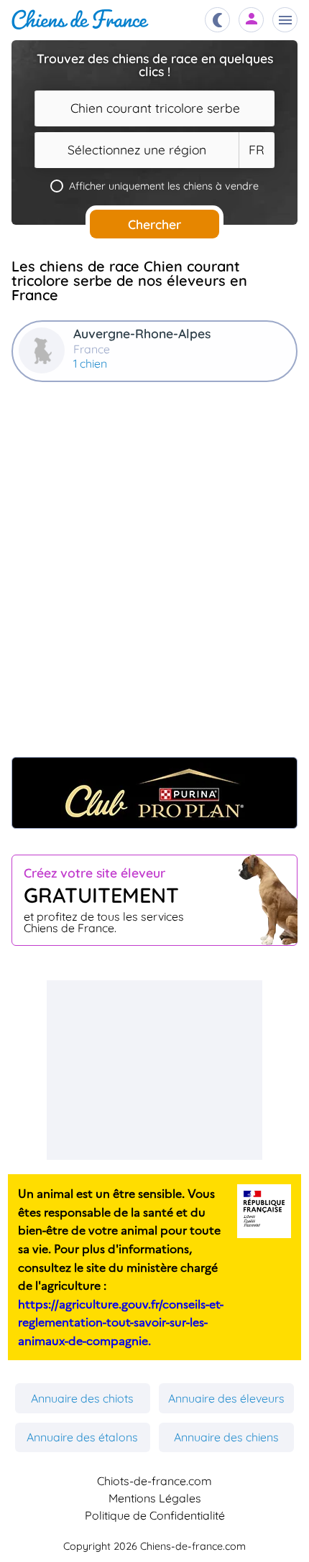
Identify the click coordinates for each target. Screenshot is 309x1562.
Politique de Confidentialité (155, 1515)
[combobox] (154, 108)
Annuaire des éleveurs (226, 1398)
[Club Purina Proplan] (154, 793)
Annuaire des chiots (82, 1398)
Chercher (154, 224)
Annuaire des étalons (82, 1437)
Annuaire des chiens (226, 1437)
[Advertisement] (154, 576)
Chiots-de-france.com (154, 1481)
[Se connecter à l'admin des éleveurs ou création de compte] (251, 19)
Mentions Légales (155, 1498)
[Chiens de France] (80, 19)
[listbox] (257, 150)
